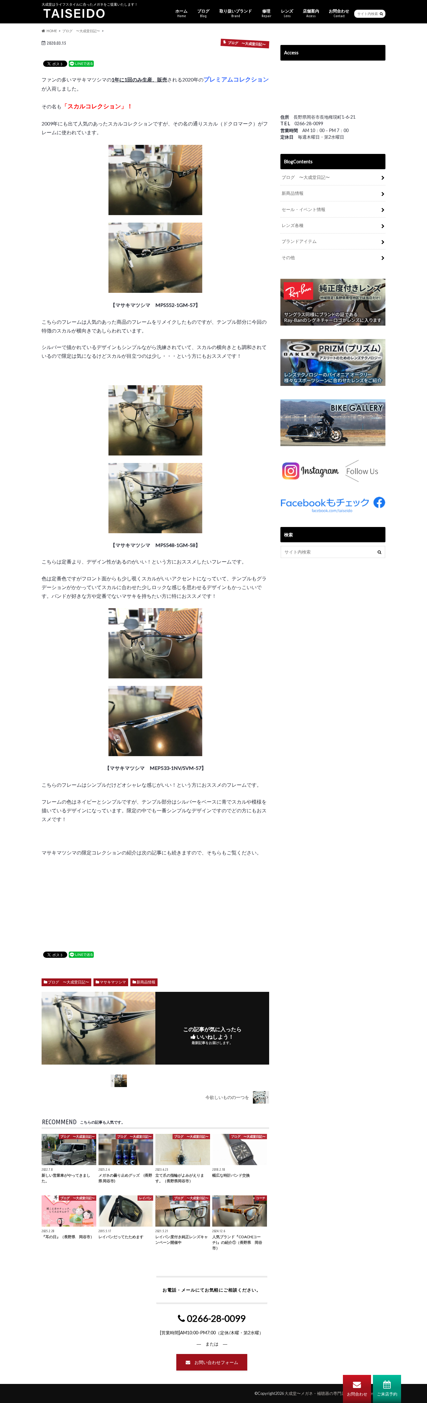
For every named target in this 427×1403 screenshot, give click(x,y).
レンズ (287, 13)
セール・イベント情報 (303, 209)
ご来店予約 (387, 1393)
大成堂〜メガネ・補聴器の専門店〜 (316, 1393)
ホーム (181, 13)
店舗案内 (311, 13)
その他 (288, 257)
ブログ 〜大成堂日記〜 (68, 982)
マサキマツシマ (113, 982)
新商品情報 (146, 982)
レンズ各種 (293, 225)
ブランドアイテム (299, 241)
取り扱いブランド (235, 13)
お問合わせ (357, 1393)
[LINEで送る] (81, 63)
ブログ (203, 13)
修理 (266, 13)
